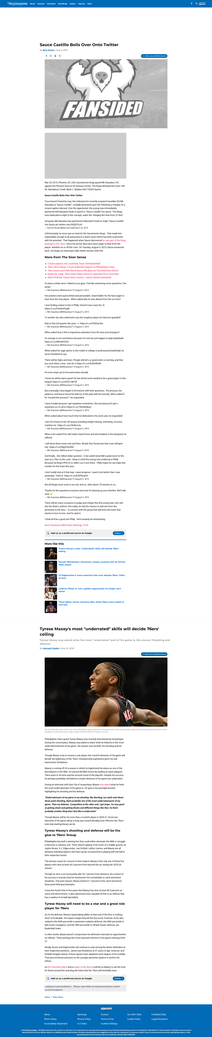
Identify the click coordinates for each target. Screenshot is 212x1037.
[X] (197, 3)
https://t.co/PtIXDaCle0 (91, 323)
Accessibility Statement (55, 1023)
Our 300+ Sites (134, 1014)
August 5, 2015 (82, 290)
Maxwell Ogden (51, 648)
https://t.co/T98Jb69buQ (79, 407)
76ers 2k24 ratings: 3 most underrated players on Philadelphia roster (81, 267)
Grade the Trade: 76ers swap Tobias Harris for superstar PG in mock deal (83, 274)
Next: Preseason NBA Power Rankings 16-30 (66, 525)
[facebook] (191, 3)
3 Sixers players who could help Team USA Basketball (74, 263)
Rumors (41, 4)
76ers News (58, 997)
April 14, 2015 (81, 227)
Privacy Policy (84, 1019)
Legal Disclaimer (159, 1019)
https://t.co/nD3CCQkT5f (64, 381)
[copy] (60, 56)
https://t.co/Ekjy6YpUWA (61, 447)
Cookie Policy (133, 1019)
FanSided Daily (158, 1014)
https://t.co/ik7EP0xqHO (76, 475)
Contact (105, 1014)
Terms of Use (107, 1019)
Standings (62, 4)
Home (47, 997)
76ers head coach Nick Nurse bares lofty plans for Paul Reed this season (83, 270)
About (47, 1014)
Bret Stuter (48, 50)
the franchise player (57, 967)
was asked (105, 784)
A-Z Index (82, 1023)
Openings (82, 1014)
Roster (73, 4)
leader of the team (83, 967)
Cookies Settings (109, 1023)
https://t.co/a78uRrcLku (69, 425)
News (32, 4)
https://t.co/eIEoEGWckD (89, 363)
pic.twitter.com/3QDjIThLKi (68, 224)
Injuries (81, 4)
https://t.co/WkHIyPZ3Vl (57, 341)
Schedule (51, 4)
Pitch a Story (50, 1019)
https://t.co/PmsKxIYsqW (57, 308)
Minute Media (31, 1030)
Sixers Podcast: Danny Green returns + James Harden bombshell (79, 277)
